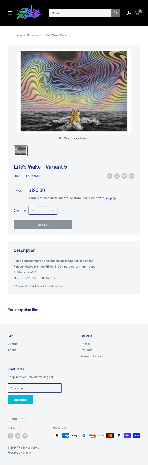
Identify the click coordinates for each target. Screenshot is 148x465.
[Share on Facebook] (109, 176)
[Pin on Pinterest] (117, 176)
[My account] (129, 13)
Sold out (43, 224)
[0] (137, 13)
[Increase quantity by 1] (53, 210)
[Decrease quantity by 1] (33, 210)
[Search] (115, 13)
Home (19, 35)
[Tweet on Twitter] (124, 176)
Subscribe (20, 399)
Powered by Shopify (20, 452)
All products (33, 35)
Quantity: (20, 210)
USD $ (13, 419)
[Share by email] (131, 176)
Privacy (86, 343)
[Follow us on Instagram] (25, 436)
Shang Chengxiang (26, 176)
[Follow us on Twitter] (17, 436)
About (12, 350)
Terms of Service (92, 356)
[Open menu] (10, 12)
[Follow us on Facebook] (10, 436)
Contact (13, 343)
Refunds (86, 350)
